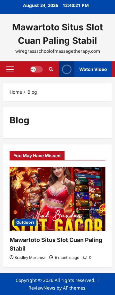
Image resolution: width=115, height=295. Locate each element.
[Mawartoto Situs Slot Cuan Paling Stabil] (57, 199)
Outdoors (25, 222)
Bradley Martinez (29, 257)
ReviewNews (41, 288)
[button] (10, 69)
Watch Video (93, 69)
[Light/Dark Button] (36, 69)
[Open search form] (51, 69)
